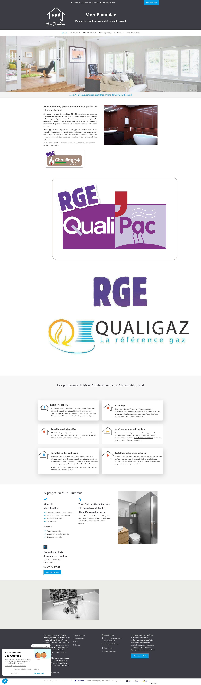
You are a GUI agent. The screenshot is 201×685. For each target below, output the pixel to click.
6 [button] (195, 90)
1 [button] (187, 90)
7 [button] (197, 90)
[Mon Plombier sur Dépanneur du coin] (137, 680)
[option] (100, 64)
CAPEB (107, 681)
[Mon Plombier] (56, 26)
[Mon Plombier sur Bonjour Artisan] (128, 680)
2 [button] (188, 90)
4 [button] (192, 90)
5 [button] (194, 90)
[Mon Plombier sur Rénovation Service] (146, 680)
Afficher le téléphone (109, 2)
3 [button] (190, 90)
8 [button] (199, 90)
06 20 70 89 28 (52, 566)
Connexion (153, 683)
